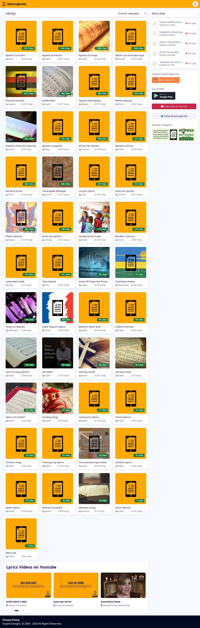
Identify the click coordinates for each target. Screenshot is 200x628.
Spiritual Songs (123, 371)
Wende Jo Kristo (14, 191)
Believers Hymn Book (90, 326)
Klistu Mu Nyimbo (124, 191)
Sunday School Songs (90, 236)
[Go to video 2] (10, 610)
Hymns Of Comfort (15, 417)
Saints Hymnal (122, 507)
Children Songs (14, 462)
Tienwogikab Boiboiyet (54, 191)
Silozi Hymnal (49, 281)
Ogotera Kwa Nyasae (90, 100)
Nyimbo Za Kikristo (52, 55)
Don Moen (47, 371)
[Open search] (195, 4)
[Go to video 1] (7, 610)
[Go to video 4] (16, 610)
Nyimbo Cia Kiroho (15, 55)
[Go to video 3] (13, 610)
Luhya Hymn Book (15, 281)
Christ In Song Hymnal (17, 371)
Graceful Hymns (123, 462)
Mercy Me (11, 552)
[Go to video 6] (23, 610)
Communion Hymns (89, 417)
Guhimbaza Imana (125, 281)
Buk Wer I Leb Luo (124, 236)
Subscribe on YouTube (175, 106)
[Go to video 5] (20, 610)
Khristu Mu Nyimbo (89, 145)
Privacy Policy (11, 620)
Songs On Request (15, 326)
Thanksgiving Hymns (53, 462)
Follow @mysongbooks (176, 116)
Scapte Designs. (11, 623)
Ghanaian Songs (87, 507)
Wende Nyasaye (123, 100)
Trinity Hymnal (122, 417)
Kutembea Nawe (110, 601)
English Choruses (124, 326)
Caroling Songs (50, 417)
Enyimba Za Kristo (15, 100)
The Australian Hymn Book (92, 462)
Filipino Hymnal (14, 236)
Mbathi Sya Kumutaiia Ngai (129, 55)
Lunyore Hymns (87, 191)
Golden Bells (48, 100)
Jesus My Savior (63, 601)
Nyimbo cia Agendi (52, 145)
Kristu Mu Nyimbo (51, 236)
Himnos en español (52, 507)
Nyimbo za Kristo (124, 145)
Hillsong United (87, 371)
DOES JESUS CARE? (16, 601)
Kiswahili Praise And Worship (21, 145)
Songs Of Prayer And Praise (93, 281)
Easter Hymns (13, 507)
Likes (28, 48)
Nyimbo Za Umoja (88, 55)
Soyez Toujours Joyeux (53, 326)
